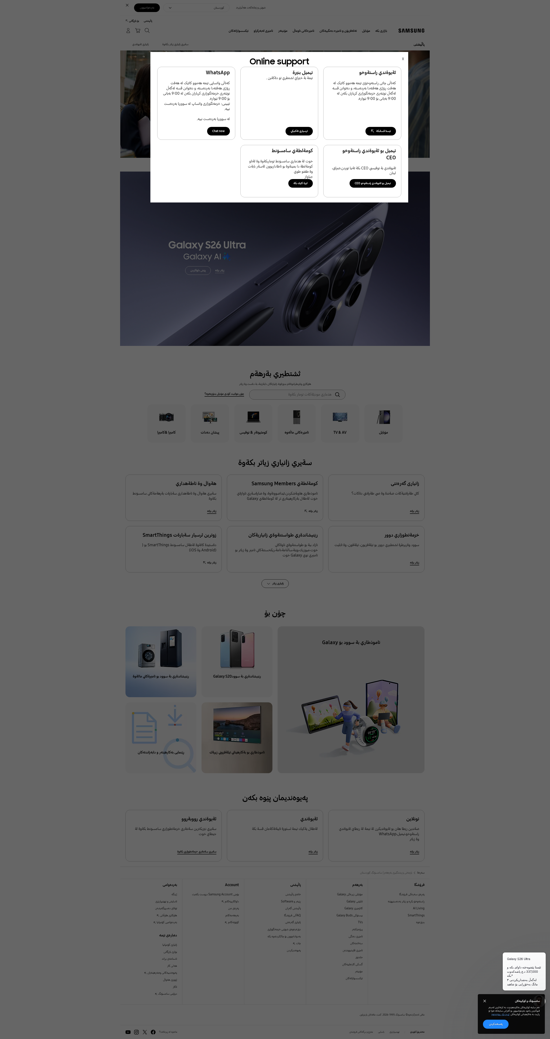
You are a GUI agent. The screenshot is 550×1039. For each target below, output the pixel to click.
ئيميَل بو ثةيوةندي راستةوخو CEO (373, 183)
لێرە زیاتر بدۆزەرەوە (500, 1014)
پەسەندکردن (496, 1024)
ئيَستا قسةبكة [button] (383, 131)
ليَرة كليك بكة (300, 183)
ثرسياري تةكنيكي (299, 131)
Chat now (218, 131)
